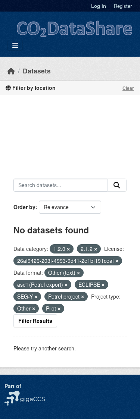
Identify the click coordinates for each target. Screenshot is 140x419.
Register (123, 5)
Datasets (37, 70)
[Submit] (117, 185)
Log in (98, 5)
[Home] (11, 70)
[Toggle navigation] (15, 45)
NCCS (11, 394)
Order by (24, 207)
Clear (128, 88)
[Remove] (68, 249)
